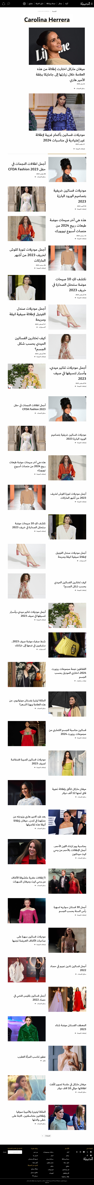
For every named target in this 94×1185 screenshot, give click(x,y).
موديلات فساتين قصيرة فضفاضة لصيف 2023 (28, 761)
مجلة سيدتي (34, 1169)
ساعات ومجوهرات (48, 1152)
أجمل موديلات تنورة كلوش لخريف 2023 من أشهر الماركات (28, 255)
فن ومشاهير (65, 1169)
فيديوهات (50, 1169)
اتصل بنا (35, 1155)
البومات (51, 1173)
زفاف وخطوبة (65, 1176)
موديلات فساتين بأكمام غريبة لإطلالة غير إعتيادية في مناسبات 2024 (60, 137)
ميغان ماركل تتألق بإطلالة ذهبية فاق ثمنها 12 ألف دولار (69, 791)
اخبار (52, 1155)
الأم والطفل (66, 1173)
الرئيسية (54, 11)
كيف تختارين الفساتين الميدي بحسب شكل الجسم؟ (30, 343)
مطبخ (31, 3)
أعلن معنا (35, 1162)
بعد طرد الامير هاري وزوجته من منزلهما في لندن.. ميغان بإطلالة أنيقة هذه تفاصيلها (29, 820)
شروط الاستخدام (33, 1159)
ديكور (51, 1166)
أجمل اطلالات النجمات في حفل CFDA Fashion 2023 (27, 166)
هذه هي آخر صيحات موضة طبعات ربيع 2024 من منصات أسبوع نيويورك (68, 225)
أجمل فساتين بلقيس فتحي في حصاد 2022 (30, 997)
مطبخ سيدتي (34, 1172)
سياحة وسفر (49, 1159)
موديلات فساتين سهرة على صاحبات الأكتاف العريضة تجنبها (29, 938)
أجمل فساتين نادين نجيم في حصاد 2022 (68, 968)
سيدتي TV (35, 1176)
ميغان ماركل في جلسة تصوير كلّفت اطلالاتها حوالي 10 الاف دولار (68, 1086)
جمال (60, 3)
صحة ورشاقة (50, 3)
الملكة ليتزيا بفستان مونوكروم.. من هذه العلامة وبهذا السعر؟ (27, 702)
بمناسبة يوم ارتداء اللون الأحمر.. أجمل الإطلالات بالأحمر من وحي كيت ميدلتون (69, 850)
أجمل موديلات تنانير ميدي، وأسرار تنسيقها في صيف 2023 (68, 373)
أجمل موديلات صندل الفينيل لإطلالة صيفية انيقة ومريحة (27, 314)
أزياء (66, 3)
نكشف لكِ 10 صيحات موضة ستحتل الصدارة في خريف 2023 (69, 284)
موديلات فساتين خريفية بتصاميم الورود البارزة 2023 (70, 196)
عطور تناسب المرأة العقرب (31, 1057)
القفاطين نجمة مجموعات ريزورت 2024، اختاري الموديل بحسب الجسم (69, 673)
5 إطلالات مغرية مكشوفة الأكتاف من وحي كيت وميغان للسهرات (28, 879)
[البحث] (9, 3)
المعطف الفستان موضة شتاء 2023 (70, 1027)
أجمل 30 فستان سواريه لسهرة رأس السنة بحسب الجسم (70, 909)
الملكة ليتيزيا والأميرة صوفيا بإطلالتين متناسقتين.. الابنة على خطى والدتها (29, 1116)
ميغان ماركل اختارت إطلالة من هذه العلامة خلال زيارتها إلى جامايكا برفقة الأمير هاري (60, 74)
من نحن (36, 1152)
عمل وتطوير (50, 1162)
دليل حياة (66, 1162)
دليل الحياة (39, 3)
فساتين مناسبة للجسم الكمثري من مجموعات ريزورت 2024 (67, 732)
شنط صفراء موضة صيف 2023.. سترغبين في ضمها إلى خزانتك (28, 643)
